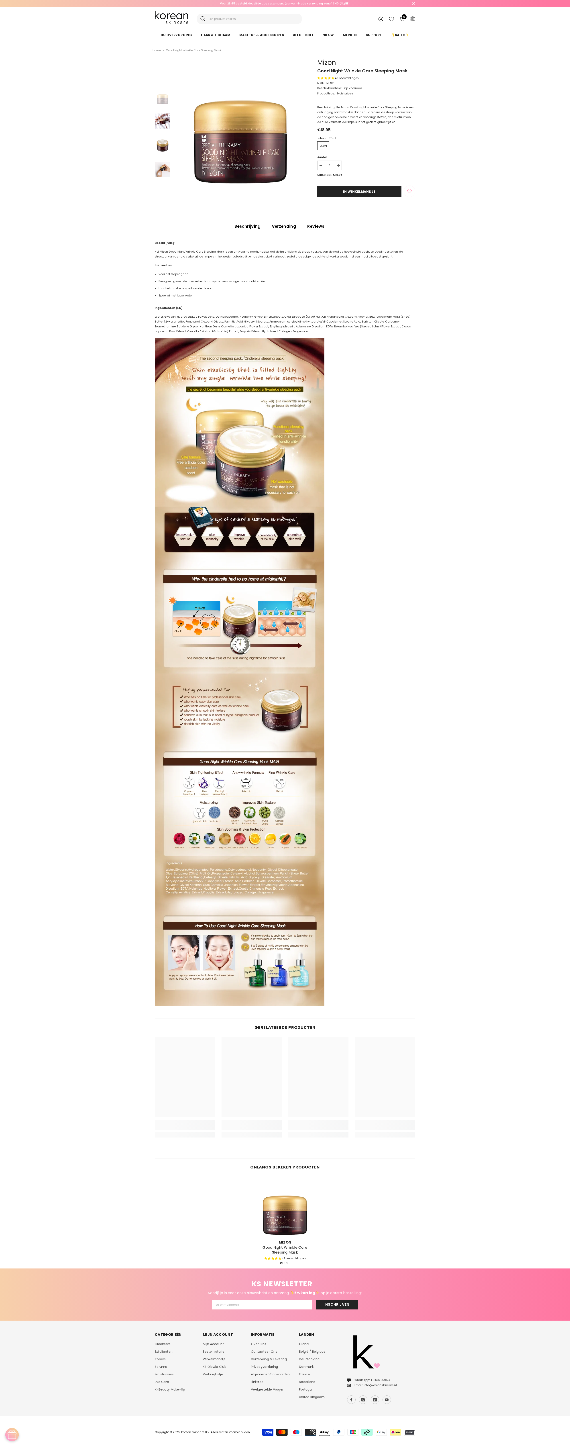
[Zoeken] (249, 19)
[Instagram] (363, 1399)
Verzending (284, 226)
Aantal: (322, 157)
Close (413, 4)
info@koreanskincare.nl (380, 1385)
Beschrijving (247, 226)
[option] (285, 3)
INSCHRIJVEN (336, 1304)
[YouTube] (387, 1399)
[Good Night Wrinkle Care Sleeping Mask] (285, 1206)
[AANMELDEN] (380, 18)
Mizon (326, 62)
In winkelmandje (359, 191)
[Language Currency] (412, 18)
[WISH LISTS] (391, 18)
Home (157, 50)
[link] (185, 1127)
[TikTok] (375, 1399)
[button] (326, 78)
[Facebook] (351, 1399)
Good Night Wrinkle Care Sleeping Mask (285, 1250)
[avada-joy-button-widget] (12, 1434)
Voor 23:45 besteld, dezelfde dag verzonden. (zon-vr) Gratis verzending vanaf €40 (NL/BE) (285, 3)
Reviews (315, 226)
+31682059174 (380, 1380)
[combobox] (253, 19)
